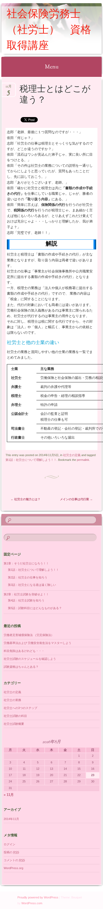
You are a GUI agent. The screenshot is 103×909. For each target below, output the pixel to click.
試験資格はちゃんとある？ (21, 666)
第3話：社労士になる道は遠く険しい (32, 584)
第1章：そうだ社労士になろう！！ (26, 563)
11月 (9, 88)
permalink (83, 459)
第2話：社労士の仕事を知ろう (27, 577)
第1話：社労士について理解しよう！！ (31, 459)
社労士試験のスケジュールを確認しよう (30, 658)
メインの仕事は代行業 (76, 499)
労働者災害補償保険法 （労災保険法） (29, 635)
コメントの (14, 860)
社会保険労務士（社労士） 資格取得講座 (49, 30)
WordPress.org (13, 868)
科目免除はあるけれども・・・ (24, 650)
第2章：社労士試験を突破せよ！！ (26, 594)
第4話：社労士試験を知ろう (26, 600)
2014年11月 (11, 818)
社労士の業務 (12, 700)
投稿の (11, 852)
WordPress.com (31, 903)
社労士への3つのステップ (20, 707)
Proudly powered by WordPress (37, 897)
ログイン (9, 844)
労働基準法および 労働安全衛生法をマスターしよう (37, 642)
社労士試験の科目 (15, 715)
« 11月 (9, 795)
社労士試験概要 (14, 723)
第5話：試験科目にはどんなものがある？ (35, 608)
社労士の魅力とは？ (25, 499)
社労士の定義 (72, 455)
